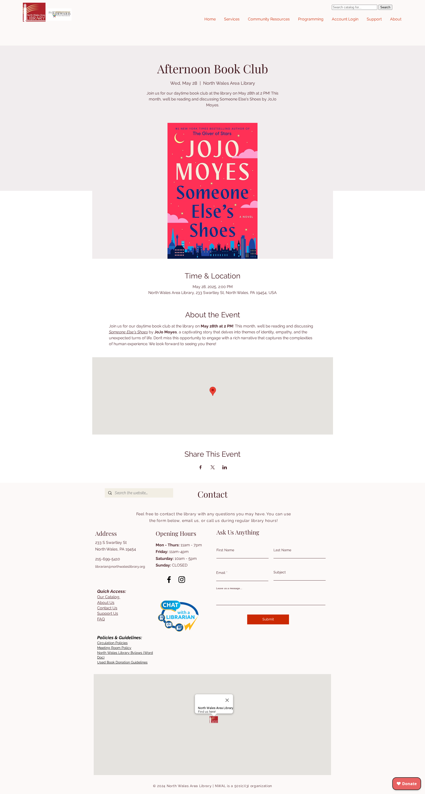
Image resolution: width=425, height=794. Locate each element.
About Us (105, 602)
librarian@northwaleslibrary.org (120, 566)
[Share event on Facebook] (200, 467)
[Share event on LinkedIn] (224, 467)
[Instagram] (181, 579)
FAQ (101, 619)
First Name (225, 550)
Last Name (282, 550)
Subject (279, 572)
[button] (232, 19)
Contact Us (107, 608)
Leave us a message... (229, 588)
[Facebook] (169, 579)
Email (220, 572)
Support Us (107, 613)
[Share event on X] (212, 467)
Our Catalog (108, 597)
